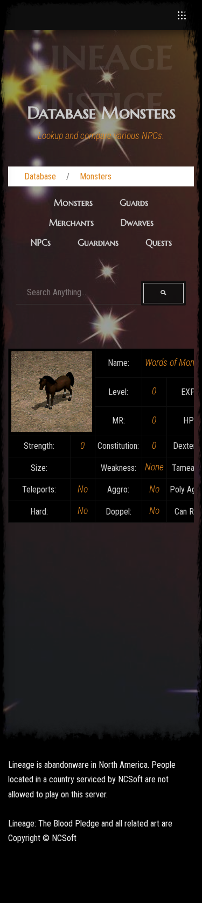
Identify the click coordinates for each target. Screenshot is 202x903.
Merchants (71, 222)
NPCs (41, 242)
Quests (158, 242)
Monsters (96, 176)
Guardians (98, 242)
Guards (134, 202)
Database (40, 176)
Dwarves (137, 222)
